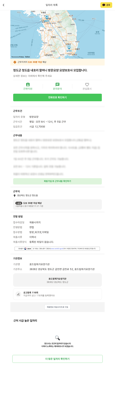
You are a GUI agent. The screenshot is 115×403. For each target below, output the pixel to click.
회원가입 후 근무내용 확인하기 (57, 181)
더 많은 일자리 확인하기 (57, 358)
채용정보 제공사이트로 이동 (57, 307)
